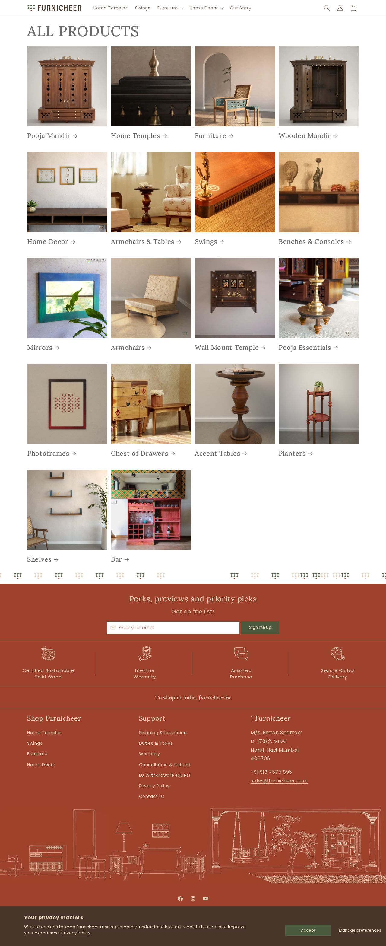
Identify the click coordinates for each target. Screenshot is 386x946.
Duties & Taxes (156, 743)
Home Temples (135, 136)
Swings (206, 241)
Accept (308, 930)
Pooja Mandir (49, 136)
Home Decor (47, 241)
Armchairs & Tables (142, 241)
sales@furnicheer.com (279, 780)
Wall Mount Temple (227, 347)
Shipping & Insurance (163, 733)
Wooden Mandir (305, 136)
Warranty (149, 754)
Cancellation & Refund (165, 765)
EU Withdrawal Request (165, 775)
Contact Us (152, 796)
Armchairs (127, 347)
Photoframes (48, 453)
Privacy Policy (75, 933)
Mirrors (39, 347)
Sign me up (260, 627)
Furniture (210, 136)
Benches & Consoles (311, 241)
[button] (170, 8)
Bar (116, 559)
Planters (292, 453)
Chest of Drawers (139, 453)
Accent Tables (217, 453)
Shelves (39, 559)
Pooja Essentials (305, 347)
